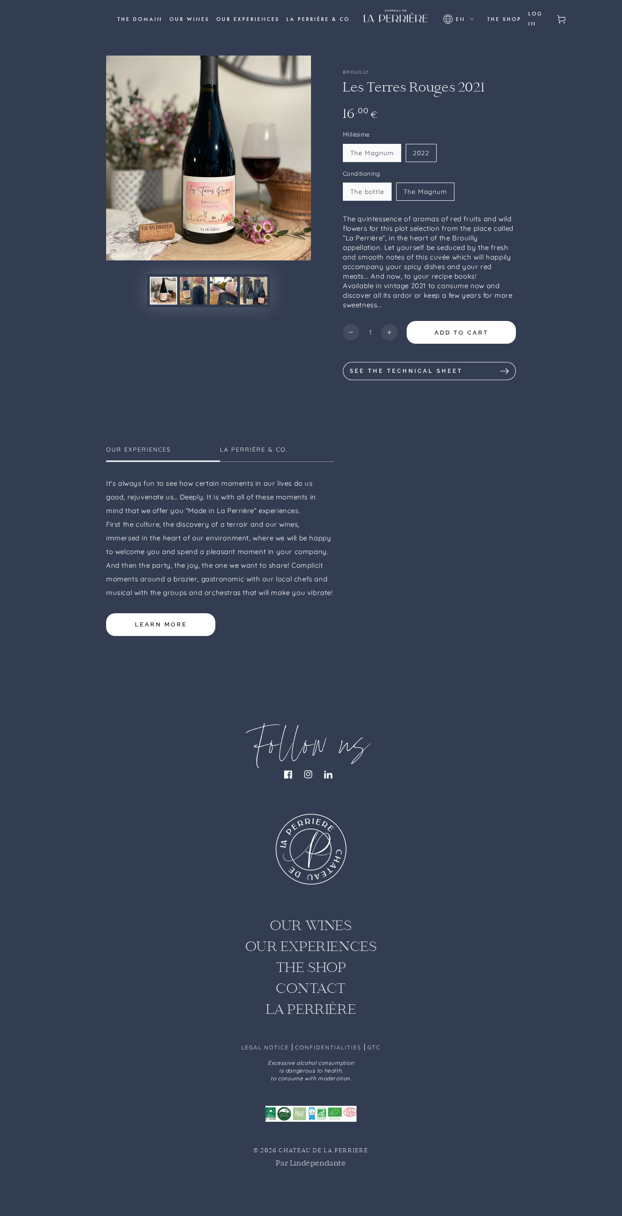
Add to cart (461, 332)
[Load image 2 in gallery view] (193, 291)
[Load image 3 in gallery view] (223, 291)
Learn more (161, 624)
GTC (374, 1047)
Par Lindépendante (311, 1164)
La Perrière (311, 1010)
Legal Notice (266, 1047)
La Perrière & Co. (254, 449)
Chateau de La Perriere (323, 1151)
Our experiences (138, 449)
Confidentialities (329, 1047)
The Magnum (372, 153)
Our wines (311, 926)
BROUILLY (356, 72)
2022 (421, 153)
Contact (311, 989)
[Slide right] (280, 290)
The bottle (367, 192)
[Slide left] (137, 290)
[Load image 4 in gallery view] (253, 291)
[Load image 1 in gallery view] (163, 291)
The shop (311, 968)
